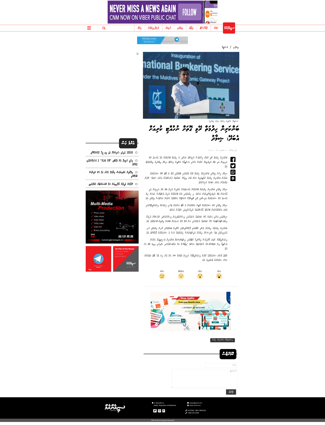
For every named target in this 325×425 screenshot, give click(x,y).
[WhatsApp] (232, 172)
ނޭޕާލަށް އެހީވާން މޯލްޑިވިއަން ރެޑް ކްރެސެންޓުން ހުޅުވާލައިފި (111, 184)
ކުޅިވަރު (168, 28)
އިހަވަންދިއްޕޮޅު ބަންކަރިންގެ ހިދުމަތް (222, 340)
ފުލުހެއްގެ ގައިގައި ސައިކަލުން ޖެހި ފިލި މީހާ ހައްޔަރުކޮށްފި (112, 153)
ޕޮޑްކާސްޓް (203, 28)
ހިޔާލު (140, 28)
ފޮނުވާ (231, 392)
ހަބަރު (216, 28)
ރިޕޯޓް (191, 28)
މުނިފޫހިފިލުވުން (153, 28)
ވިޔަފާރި (180, 28)
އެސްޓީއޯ (225, 47)
